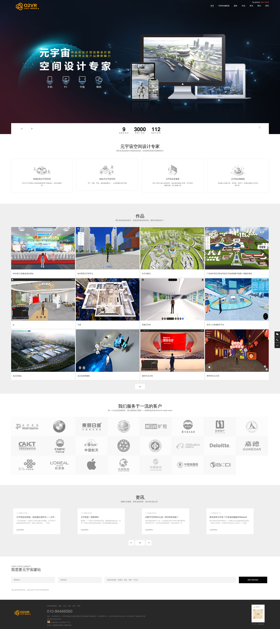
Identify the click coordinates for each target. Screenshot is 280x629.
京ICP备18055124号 (54, 619)
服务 (235, 5)
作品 (243, 5)
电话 (277, 339)
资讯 (251, 5)
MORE (140, 386)
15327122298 (264, 2)
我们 (259, 5)
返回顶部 (277, 345)
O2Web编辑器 (223, 5)
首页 (212, 5)
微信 (277, 334)
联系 (267, 5)
